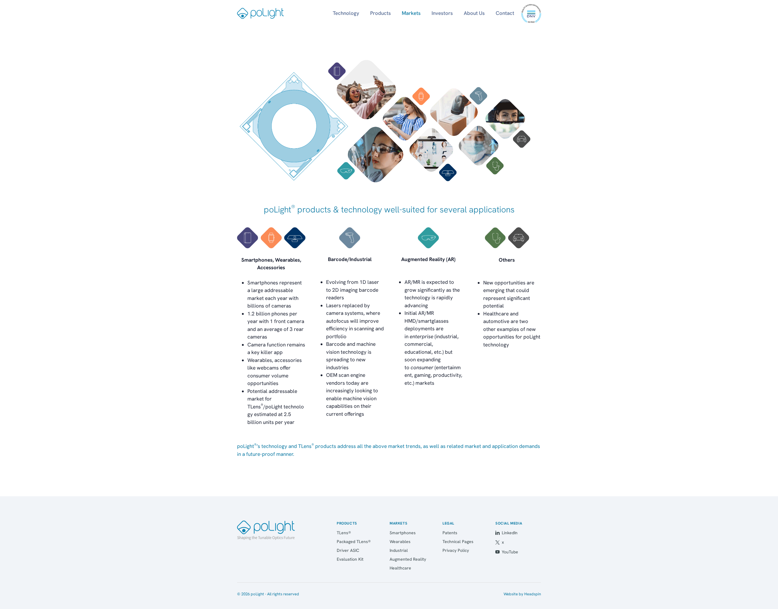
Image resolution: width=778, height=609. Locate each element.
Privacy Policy (455, 550)
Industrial (399, 550)
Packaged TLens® (354, 541)
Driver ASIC (348, 550)
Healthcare (400, 568)
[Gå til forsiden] (266, 530)
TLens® (344, 532)
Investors (442, 13)
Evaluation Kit (350, 559)
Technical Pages (457, 541)
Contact (505, 13)
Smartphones (403, 532)
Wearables (400, 541)
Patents (449, 532)
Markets (411, 13)
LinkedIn (510, 532)
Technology (346, 13)
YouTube (510, 552)
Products (380, 13)
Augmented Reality (408, 559)
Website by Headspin (522, 594)
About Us (474, 13)
